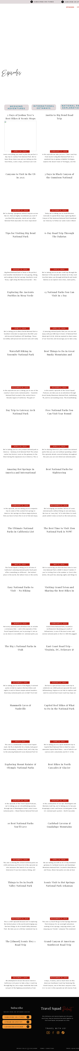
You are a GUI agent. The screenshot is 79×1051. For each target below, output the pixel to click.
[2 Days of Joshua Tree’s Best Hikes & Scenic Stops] (20, 136)
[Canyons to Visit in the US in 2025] (20, 195)
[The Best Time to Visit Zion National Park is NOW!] (59, 549)
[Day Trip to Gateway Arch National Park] (20, 431)
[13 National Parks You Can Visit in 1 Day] (59, 313)
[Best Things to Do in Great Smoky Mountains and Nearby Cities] (59, 372)
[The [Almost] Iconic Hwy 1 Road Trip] (20, 962)
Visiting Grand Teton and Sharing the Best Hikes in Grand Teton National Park (59, 590)
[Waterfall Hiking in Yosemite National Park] (20, 372)
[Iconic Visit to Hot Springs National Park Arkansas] (59, 903)
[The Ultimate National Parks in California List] (20, 549)
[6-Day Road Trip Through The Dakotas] (59, 254)
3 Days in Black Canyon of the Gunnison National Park (59, 177)
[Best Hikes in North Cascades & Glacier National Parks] (59, 785)
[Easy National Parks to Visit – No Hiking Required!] (20, 608)
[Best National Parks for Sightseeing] (59, 490)
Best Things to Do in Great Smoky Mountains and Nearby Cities (59, 354)
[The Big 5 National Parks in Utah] (20, 667)
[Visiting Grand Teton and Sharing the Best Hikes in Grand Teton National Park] (59, 608)
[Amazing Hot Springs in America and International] (20, 490)
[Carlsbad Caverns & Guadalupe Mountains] (59, 844)
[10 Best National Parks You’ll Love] (20, 844)
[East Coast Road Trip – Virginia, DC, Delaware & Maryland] (59, 667)
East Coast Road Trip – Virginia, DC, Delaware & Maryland (59, 649)
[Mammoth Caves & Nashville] (20, 726)
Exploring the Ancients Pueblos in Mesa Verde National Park (20, 295)
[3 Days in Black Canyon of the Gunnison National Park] (59, 195)
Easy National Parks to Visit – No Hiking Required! (21, 590)
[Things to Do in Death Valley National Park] (20, 903)
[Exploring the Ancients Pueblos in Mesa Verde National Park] (20, 313)
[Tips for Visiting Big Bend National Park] (20, 254)
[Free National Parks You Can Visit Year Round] (59, 431)
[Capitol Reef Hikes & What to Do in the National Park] (59, 726)
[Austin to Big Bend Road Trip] (59, 136)
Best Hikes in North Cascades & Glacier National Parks (59, 767)
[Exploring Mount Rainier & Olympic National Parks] (20, 785)
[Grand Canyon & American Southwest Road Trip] (59, 962)
